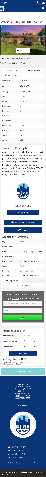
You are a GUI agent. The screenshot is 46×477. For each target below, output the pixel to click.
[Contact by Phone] (38, 2)
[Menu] (42, 8)
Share (25, 230)
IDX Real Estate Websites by (11, 472)
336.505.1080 (23, 206)
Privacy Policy (33, 463)
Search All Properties (25, 222)
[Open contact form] (43, 2)
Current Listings (20, 450)
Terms (4, 475)
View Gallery (24, 50)
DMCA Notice (23, 405)
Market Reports (19, 454)
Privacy (11, 475)
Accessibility (38, 472)
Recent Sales (18, 457)
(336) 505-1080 (23, 391)
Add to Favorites (13, 75)
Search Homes (19, 447)
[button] (2, 40)
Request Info (35, 70)
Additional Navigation (23, 371)
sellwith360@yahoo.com (23, 393)
